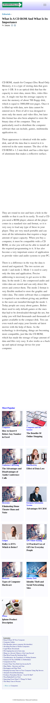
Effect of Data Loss (35, 468)
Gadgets (5, 541)
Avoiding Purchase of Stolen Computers (16, 646)
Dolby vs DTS (8, 544)
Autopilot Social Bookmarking (13, 672)
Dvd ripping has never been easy (14, 651)
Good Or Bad (28, 675)
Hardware (5, 578)
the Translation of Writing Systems (25, 657)
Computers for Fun (10, 662)
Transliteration (8, 657)
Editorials (6, 14)
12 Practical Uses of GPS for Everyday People (36, 547)
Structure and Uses (18, 666)
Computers (6, 427)
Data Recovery (32, 465)
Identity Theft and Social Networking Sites (35, 585)
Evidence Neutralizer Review (13, 675)
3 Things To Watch (25, 679)
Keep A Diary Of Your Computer (14, 640)
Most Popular (8, 408)
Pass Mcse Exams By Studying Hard (15, 655)
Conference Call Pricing (10, 465)
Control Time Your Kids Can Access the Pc (17, 664)
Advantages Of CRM (37, 508)
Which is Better (9, 547)
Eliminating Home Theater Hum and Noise (10, 509)
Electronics (6, 503)
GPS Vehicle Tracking (34, 541)
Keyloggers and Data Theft (12, 668)
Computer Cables (9, 642)
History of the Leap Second (25, 653)
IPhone (4, 616)
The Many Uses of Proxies (12, 681)
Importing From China (11, 679)
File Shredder (8, 644)
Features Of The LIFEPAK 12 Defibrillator (17, 659)
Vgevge (7, 25)
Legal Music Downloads (11, 648)
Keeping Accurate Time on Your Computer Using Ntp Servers (23, 670)
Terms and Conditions (32, 700)
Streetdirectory (21, 700)
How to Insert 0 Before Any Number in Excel (11, 434)
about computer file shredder (22, 644)
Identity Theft (32, 578)
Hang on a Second (9, 653)
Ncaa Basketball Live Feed (12, 677)
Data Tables (7, 666)
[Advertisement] (25, 54)
